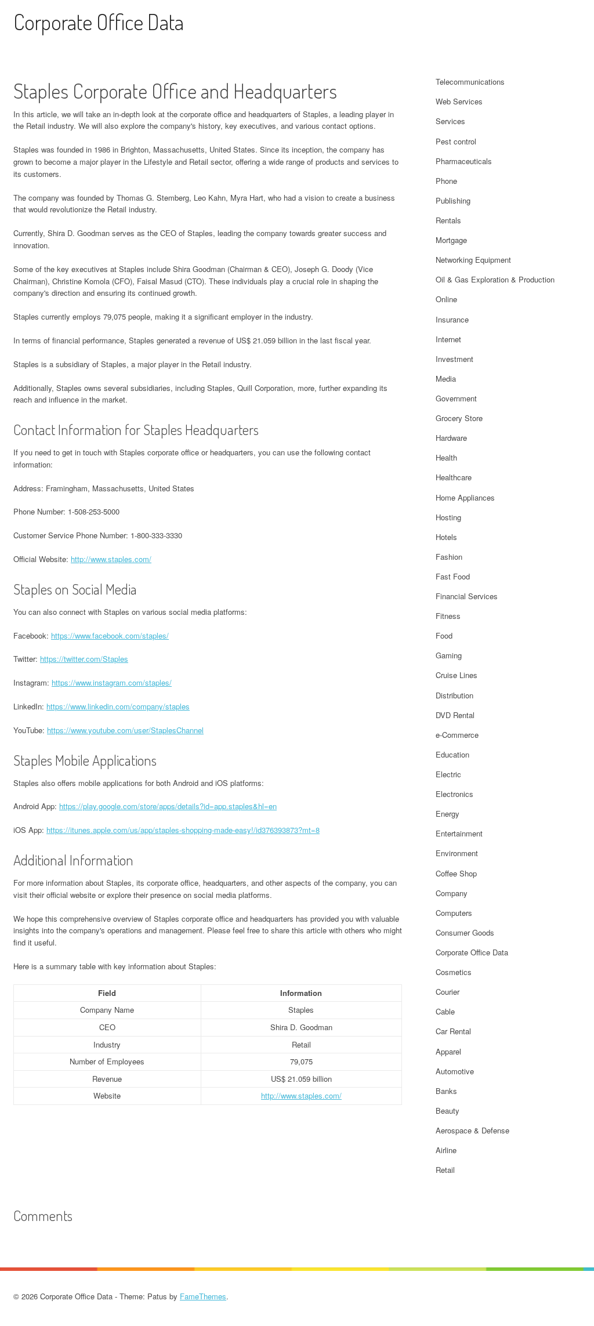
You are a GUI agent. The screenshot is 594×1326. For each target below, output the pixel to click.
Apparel (448, 1051)
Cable (445, 1011)
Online (446, 299)
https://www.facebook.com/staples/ (110, 635)
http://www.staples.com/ (111, 558)
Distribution (454, 695)
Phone (446, 180)
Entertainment (459, 833)
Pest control (456, 141)
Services (450, 120)
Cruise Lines (456, 674)
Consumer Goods (465, 932)
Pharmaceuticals (464, 160)
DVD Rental (455, 714)
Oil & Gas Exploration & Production (495, 279)
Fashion (449, 556)
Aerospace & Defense (472, 1130)
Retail (445, 1169)
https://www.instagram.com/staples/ (112, 682)
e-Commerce (457, 734)
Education (452, 754)
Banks (446, 1090)
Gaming (449, 655)
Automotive (455, 1071)
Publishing (453, 200)
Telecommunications (470, 81)
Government (456, 398)
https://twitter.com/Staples (84, 658)
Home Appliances (465, 497)
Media (446, 378)
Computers (454, 912)
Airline (446, 1149)
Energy (447, 813)
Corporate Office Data (98, 21)
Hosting (448, 517)
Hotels (446, 536)
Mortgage (451, 239)
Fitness (448, 615)
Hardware (451, 437)
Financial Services (467, 596)
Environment (457, 852)
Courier (447, 991)
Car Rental (453, 1031)
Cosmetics (454, 971)
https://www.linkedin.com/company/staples (118, 706)
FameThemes (203, 1296)
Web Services (459, 101)
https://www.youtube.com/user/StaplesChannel (125, 730)
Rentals (448, 220)
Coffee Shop (456, 873)
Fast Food (453, 576)
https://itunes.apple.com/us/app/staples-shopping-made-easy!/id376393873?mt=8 (183, 829)
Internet (448, 339)
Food (444, 635)
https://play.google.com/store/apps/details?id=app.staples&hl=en (168, 805)
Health (446, 457)
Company (452, 893)
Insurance (452, 319)
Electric (448, 774)
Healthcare (454, 477)
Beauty (447, 1110)
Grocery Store (459, 417)
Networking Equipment (473, 259)
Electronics (454, 793)
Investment (454, 358)
